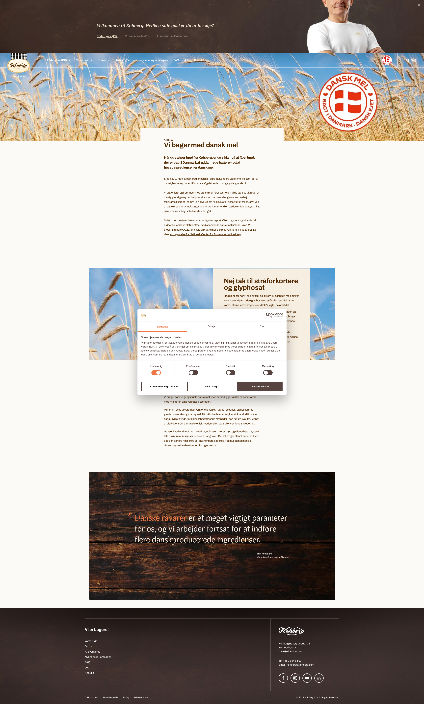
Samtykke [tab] (162, 326)
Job (186, 60)
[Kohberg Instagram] (295, 678)
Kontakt (198, 60)
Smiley (126, 697)
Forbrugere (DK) (107, 36)
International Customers (172, 36)
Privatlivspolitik (110, 697)
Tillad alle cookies (259, 386)
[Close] (419, 5)
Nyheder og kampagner (154, 60)
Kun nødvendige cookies (164, 386)
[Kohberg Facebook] (283, 678)
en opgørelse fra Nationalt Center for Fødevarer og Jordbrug (205, 234)
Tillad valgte (212, 386)
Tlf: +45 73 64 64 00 (290, 660)
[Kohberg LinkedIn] (319, 678)
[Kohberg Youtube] (307, 678)
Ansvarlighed (123, 60)
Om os (102, 60)
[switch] (193, 372)
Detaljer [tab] (212, 326)
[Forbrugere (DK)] (18, 60)
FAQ (176, 60)
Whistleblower (141, 697)
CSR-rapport (91, 697)
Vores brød (82, 60)
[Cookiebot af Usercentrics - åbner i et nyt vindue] (268, 315)
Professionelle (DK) (137, 36)
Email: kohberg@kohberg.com (296, 664)
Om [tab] (262, 326)
